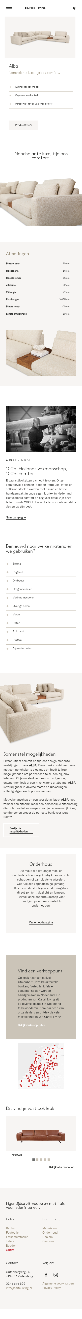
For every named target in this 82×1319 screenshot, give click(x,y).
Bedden (11, 1245)
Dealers (47, 1237)
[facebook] (46, 1275)
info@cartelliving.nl (19, 1288)
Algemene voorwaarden (58, 1283)
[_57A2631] (41, 407)
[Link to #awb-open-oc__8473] (9, 8)
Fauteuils (12, 1232)
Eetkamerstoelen (17, 1237)
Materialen (49, 1228)
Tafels (10, 1241)
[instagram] (56, 1275)
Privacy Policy (51, 1287)
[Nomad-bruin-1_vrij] (41, 1121)
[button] (41, 87)
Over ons (48, 1241)
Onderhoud (50, 1232)
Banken (11, 1228)
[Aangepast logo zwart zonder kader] (35, 8)
